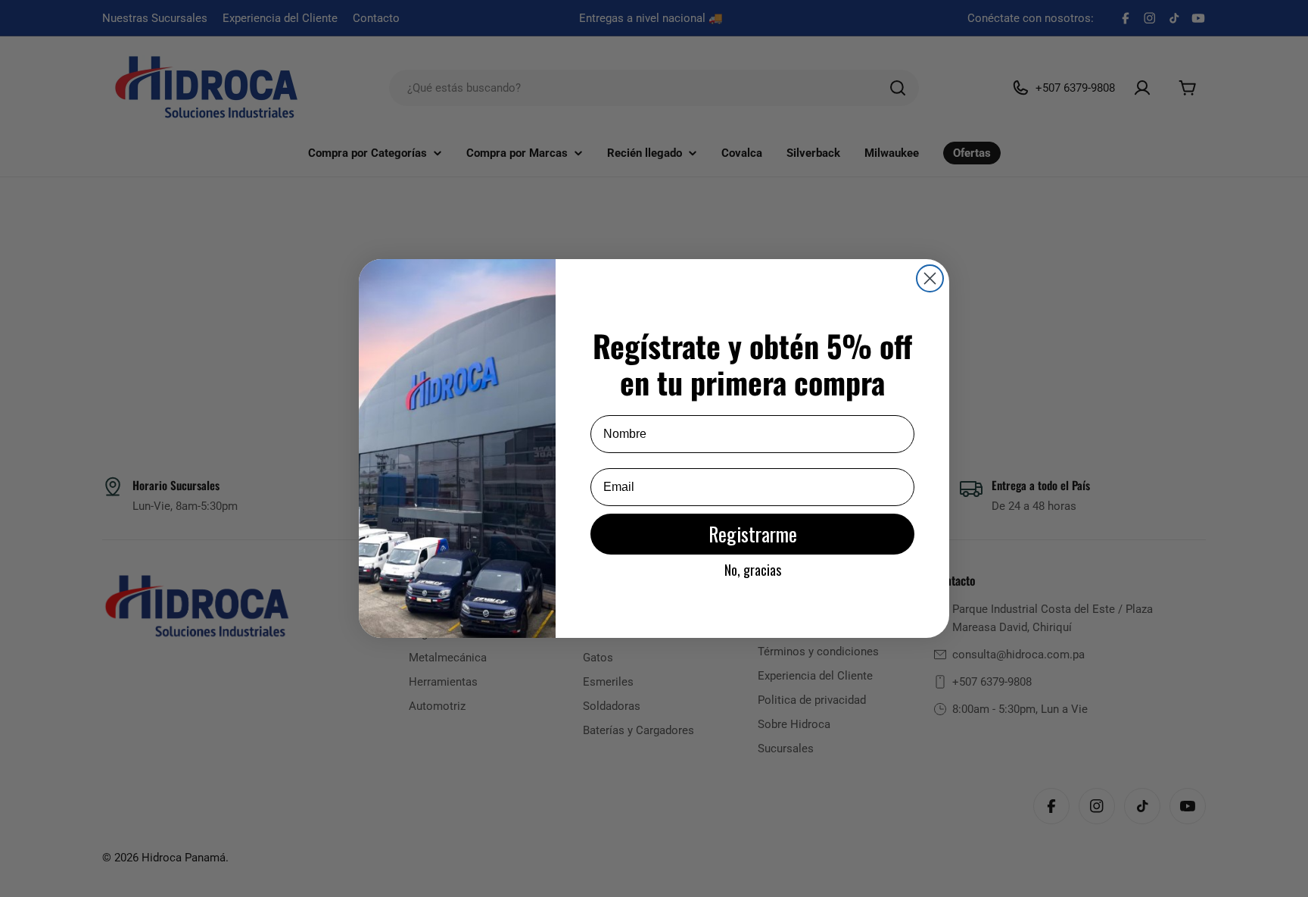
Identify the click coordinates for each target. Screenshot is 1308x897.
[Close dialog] (930, 278)
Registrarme (752, 534)
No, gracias (752, 570)
